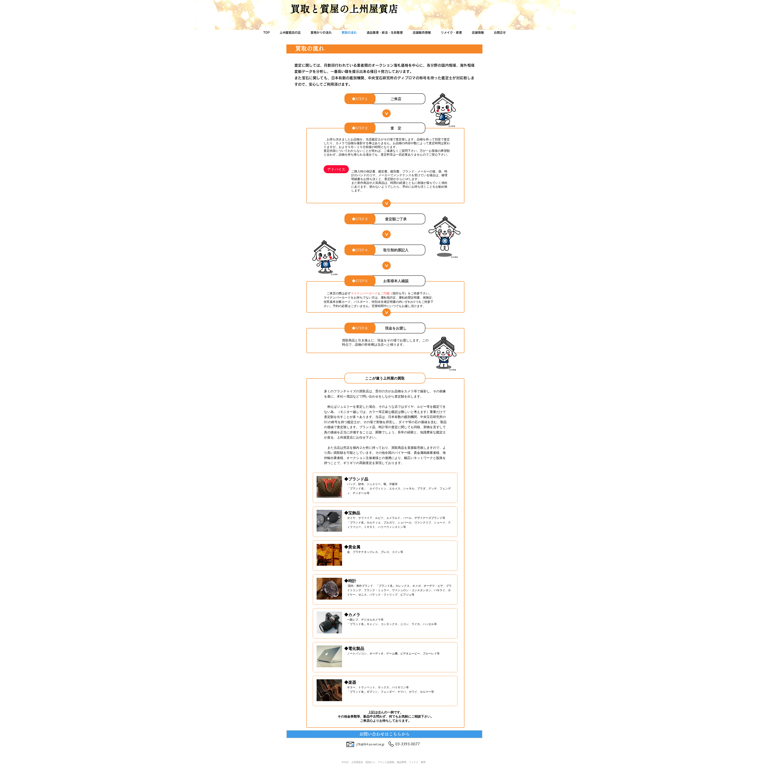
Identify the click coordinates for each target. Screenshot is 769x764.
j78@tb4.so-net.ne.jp (370, 744)
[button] (395, 98)
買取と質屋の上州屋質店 (344, 9)
